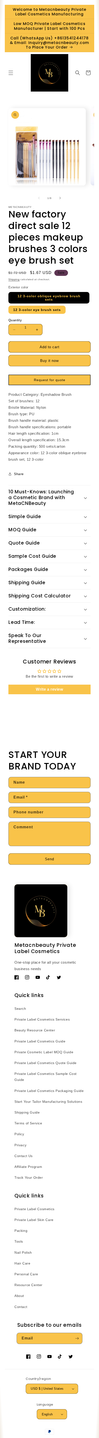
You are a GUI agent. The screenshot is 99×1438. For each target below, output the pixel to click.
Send (49, 859)
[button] (11, 73)
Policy (19, 1134)
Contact (20, 1307)
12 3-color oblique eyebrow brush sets (49, 297)
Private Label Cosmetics (34, 1209)
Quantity (15, 320)
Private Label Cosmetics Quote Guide (45, 1063)
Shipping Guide (27, 1112)
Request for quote (49, 380)
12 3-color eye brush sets (37, 310)
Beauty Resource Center (34, 1030)
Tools (18, 1241)
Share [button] (19, 474)
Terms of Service (28, 1123)
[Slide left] (39, 198)
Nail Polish (23, 1252)
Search (20, 1008)
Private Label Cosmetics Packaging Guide (49, 1091)
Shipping (14, 279)
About (19, 1296)
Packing (20, 1231)
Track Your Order (28, 1177)
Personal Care (26, 1274)
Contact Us (23, 1156)
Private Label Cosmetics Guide (39, 1041)
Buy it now (49, 361)
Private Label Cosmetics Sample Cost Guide (45, 1077)
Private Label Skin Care (34, 1220)
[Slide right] (60, 198)
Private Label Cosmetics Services (42, 1019)
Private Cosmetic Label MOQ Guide (43, 1052)
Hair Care (22, 1263)
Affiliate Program (28, 1167)
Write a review (49, 689)
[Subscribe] (77, 1338)
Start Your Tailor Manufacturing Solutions (48, 1101)
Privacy (20, 1145)
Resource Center (28, 1285)
